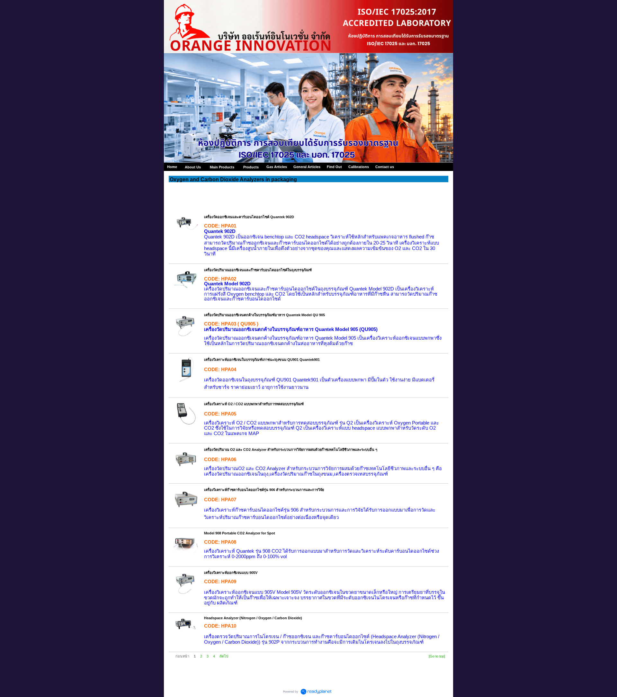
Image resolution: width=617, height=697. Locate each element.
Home (172, 167)
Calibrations (358, 167)
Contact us (384, 167)
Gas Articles (276, 167)
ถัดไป (223, 656)
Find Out (334, 167)
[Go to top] (437, 656)
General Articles (306, 167)
